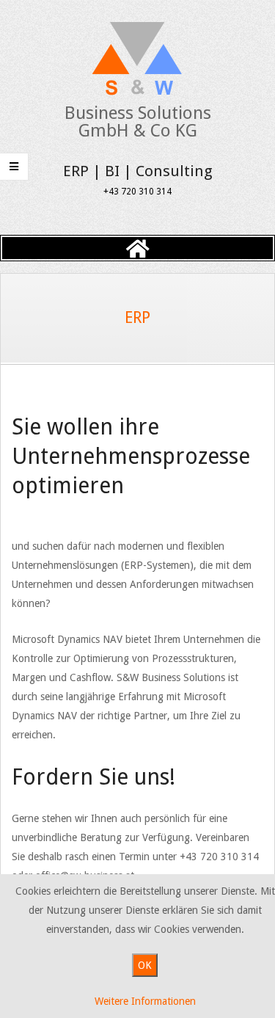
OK (145, 965)
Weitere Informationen (145, 1001)
